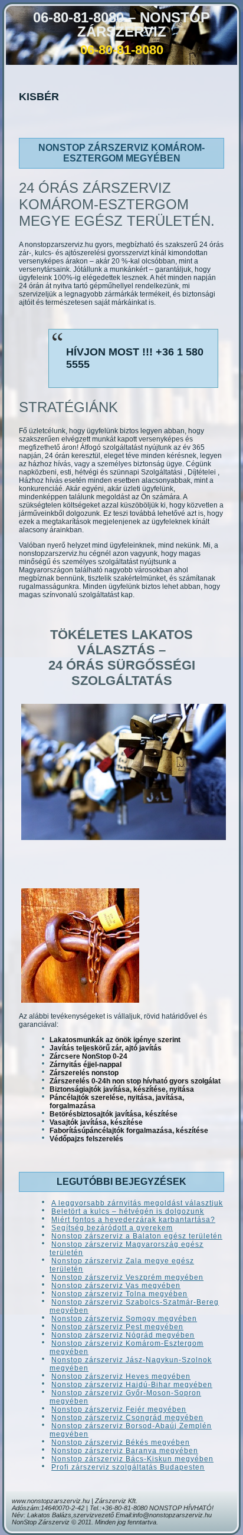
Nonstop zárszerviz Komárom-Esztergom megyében (121, 153)
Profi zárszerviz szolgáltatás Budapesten (128, 1467)
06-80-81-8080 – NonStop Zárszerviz (121, 24)
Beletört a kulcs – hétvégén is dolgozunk (127, 1211)
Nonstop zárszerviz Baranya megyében (124, 1451)
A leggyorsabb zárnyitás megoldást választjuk (137, 1203)
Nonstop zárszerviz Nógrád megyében (123, 1335)
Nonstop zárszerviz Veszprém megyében (127, 1277)
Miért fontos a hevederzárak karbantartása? (133, 1220)
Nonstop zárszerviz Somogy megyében (124, 1319)
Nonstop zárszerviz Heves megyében (121, 1376)
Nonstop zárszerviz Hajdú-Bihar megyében (131, 1385)
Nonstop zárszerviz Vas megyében (115, 1286)
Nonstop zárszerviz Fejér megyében (118, 1409)
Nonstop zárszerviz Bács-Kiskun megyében (132, 1459)
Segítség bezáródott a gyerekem (112, 1228)
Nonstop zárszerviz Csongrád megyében (127, 1418)
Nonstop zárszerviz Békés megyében (120, 1442)
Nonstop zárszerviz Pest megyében (117, 1327)
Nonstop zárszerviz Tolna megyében (119, 1294)
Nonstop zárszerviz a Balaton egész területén (136, 1236)
